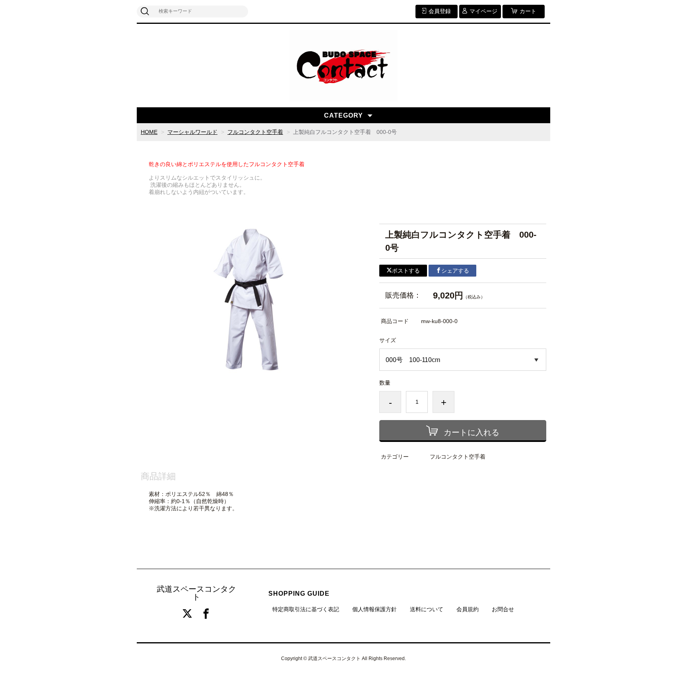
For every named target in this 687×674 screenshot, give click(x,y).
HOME (149, 132)
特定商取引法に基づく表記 (305, 609)
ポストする (406, 270)
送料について (426, 609)
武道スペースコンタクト (196, 593)
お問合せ (503, 609)
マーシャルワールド (192, 132)
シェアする (455, 270)
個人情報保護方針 (374, 609)
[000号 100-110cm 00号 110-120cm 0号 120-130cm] (462, 360)
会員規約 (467, 609)
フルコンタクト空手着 (255, 132)
